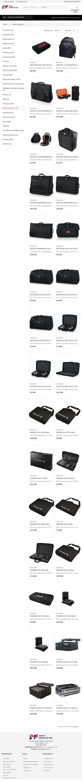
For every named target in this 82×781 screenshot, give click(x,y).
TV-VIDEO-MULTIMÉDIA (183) (13, 130)
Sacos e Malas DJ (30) (10, 108)
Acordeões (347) (8, 35)
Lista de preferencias (31, 764)
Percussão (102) (8, 104)
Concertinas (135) (9, 57)
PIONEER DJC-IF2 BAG (65, 478)
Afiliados (47, 770)
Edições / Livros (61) (10, 66)
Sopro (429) (7, 121)
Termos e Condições (9, 769)
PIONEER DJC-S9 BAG (65, 570)
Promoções (27, 770)
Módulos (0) (7, 95)
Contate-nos (48, 758)
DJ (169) (6, 61)
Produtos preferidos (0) (72, 1)
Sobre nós (6, 758)
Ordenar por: (48, 30)
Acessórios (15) (8, 30)
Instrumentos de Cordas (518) (13, 84)
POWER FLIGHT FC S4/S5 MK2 (42, 708)
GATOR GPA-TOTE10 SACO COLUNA (44, 295)
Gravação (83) (8, 75)
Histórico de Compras (31, 761)
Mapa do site (48, 764)
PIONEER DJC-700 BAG (65, 432)
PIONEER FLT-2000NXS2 (66, 616)
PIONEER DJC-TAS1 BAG (39, 616)
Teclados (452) (8, 139)
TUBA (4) (6, 126)
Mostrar (68, 30)
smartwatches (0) (9, 117)
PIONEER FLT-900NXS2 (39, 662)
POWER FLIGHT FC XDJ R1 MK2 (68, 708)
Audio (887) (7, 48)
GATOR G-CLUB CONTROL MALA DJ (43, 111)
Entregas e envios (9, 761)
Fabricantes (7, 772)
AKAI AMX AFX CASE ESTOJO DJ (42, 65)
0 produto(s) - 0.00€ (75, 9)
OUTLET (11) (7, 144)
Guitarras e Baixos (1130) (11, 79)
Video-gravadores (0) (10, 135)
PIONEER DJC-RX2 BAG (39, 570)
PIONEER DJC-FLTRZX (38, 478)
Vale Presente (49, 767)
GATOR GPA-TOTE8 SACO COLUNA (43, 341)
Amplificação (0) (8, 39)
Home (5, 24)
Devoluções (48, 761)
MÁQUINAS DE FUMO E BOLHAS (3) (13, 89)
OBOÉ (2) (6, 99)
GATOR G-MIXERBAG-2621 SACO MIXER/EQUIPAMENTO (52, 203)
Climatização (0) (8, 52)
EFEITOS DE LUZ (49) (10, 70)
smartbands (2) (8, 113)
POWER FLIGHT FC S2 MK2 (66, 662)
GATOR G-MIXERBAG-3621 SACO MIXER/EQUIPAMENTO (52, 249)
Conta (26, 758)
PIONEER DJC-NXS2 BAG (40, 524)
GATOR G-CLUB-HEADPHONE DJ (42, 157)
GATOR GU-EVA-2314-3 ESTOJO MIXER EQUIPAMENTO (51, 386)
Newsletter (27, 767)
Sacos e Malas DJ (18, 24)
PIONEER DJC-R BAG (64, 524)
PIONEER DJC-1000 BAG (39, 432)
